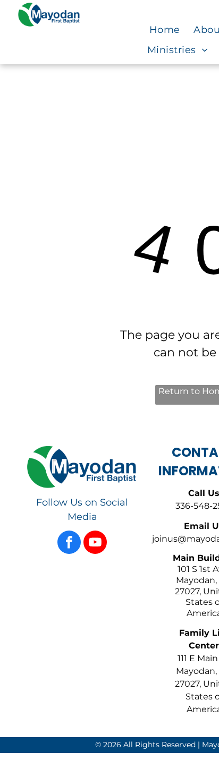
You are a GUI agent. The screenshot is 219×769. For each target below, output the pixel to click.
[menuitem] (171, 30)
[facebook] (69, 544)
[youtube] (95, 544)
